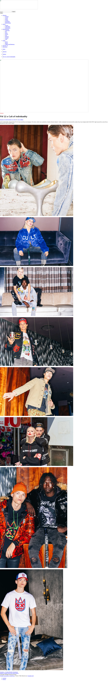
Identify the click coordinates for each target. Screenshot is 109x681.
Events (6, 38)
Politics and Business (10, 44)
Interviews (5, 46)
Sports (6, 34)
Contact (4, 678)
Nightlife (7, 36)
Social (4, 40)
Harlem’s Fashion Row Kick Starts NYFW (9, 673)
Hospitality (7, 21)
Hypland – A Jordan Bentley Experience (9, 672)
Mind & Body (8, 23)
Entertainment (6, 29)
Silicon (6, 43)
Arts (6, 35)
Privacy (4, 679)
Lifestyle (4, 15)
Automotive (7, 28)
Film (6, 31)
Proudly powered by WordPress (7, 675)
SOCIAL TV (5, 45)
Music (6, 33)
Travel (6, 17)
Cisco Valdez (20, 119)
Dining (6, 19)
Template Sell (30, 675)
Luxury (4, 24)
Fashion (7, 16)
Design (6, 25)
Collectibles (7, 26)
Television (7, 30)
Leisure (6, 20)
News (6, 41)
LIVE (6, 39)
